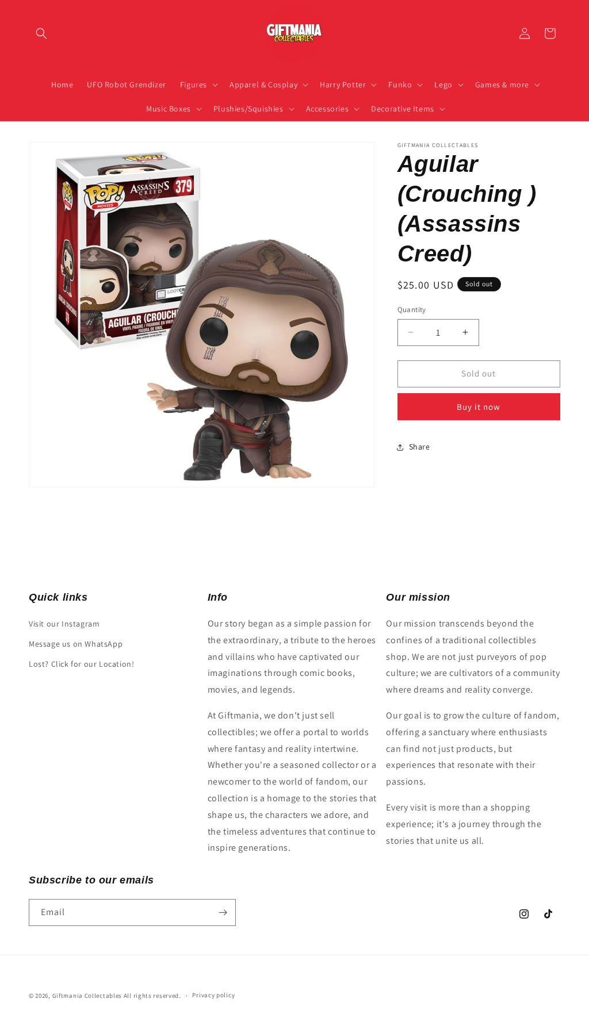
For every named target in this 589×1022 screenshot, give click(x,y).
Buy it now (478, 406)
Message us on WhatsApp (76, 644)
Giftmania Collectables (87, 996)
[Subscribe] (222, 912)
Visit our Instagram (64, 623)
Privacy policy (213, 995)
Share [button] (419, 446)
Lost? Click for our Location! (81, 664)
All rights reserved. (152, 996)
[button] (41, 33)
